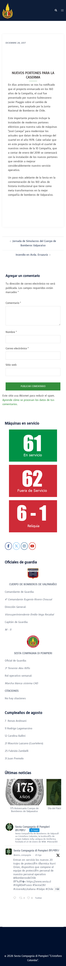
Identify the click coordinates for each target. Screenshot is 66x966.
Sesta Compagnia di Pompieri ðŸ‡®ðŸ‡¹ (36, 850)
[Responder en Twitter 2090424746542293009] (15, 898)
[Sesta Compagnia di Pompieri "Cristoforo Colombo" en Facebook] (8, 546)
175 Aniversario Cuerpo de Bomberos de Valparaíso (24, 810)
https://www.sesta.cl (39, 881)
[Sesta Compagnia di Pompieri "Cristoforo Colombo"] (7, 10)
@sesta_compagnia (22, 855)
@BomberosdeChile (24, 878)
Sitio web (11, 365)
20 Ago (38, 855)
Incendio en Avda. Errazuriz (32, 254)
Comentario (13, 303)
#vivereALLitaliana (24, 889)
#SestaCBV (39, 885)
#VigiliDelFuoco (22, 885)
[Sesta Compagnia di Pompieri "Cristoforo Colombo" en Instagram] (24, 546)
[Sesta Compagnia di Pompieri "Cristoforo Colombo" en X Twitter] (16, 546)
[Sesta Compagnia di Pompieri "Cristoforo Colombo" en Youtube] (32, 546)
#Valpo (40, 889)
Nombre (11, 332)
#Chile (49, 889)
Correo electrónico (17, 348)
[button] (55, 10)
